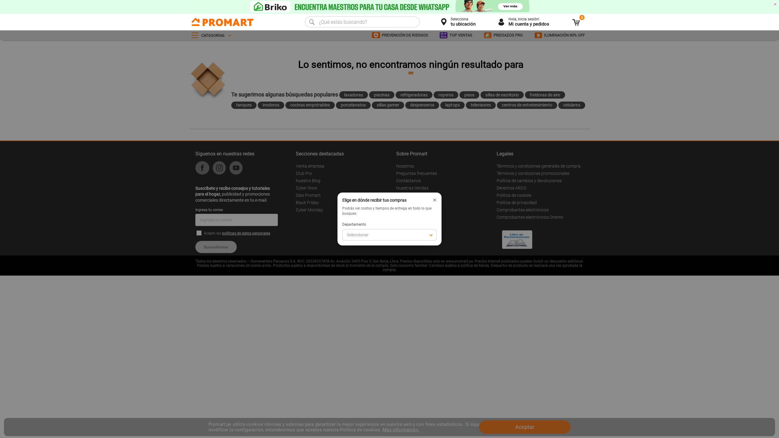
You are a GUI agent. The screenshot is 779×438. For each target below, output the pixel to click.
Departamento (354, 224)
